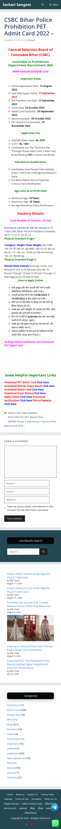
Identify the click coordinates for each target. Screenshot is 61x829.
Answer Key (13, 714)
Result (10, 767)
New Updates (29, 412)
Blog (9, 724)
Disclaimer (36, 799)
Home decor (14, 739)
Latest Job (12, 753)
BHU (9, 719)
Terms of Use (22, 799)
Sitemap (8, 799)
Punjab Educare (11, 803)
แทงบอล (23, 808)
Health (11, 734)
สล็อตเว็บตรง (31, 812)
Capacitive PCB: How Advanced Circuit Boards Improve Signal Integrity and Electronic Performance (28, 664)
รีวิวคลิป (31, 824)
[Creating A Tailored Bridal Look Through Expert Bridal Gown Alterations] (30, 628)
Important (13, 743)
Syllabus (12, 777)
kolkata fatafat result (32, 803)
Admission (13, 705)
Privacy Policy (47, 794)
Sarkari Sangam (17, 4)
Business (12, 729)
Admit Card (14, 412)
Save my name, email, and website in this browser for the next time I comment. (30, 508)
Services (11, 772)
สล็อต (32, 808)
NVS (9, 763)
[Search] (43, 551)
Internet (11, 748)
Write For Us (50, 799)
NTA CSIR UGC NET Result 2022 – (26, 417)
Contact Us (32, 794)
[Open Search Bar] (43, 4)
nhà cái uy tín (10, 808)
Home (10, 794)
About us (20, 794)
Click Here (43, 382)
